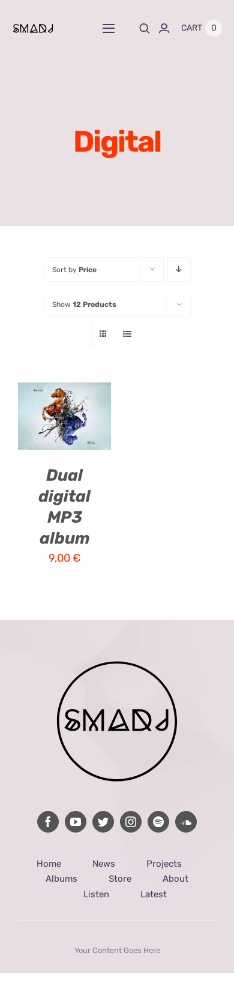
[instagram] (131, 822)
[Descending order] (179, 269)
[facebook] (48, 822)
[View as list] (127, 334)
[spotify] (158, 822)
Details (46, 432)
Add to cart (61, 404)
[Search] (145, 28)
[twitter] (103, 822)
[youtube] (75, 822)
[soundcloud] (186, 822)
